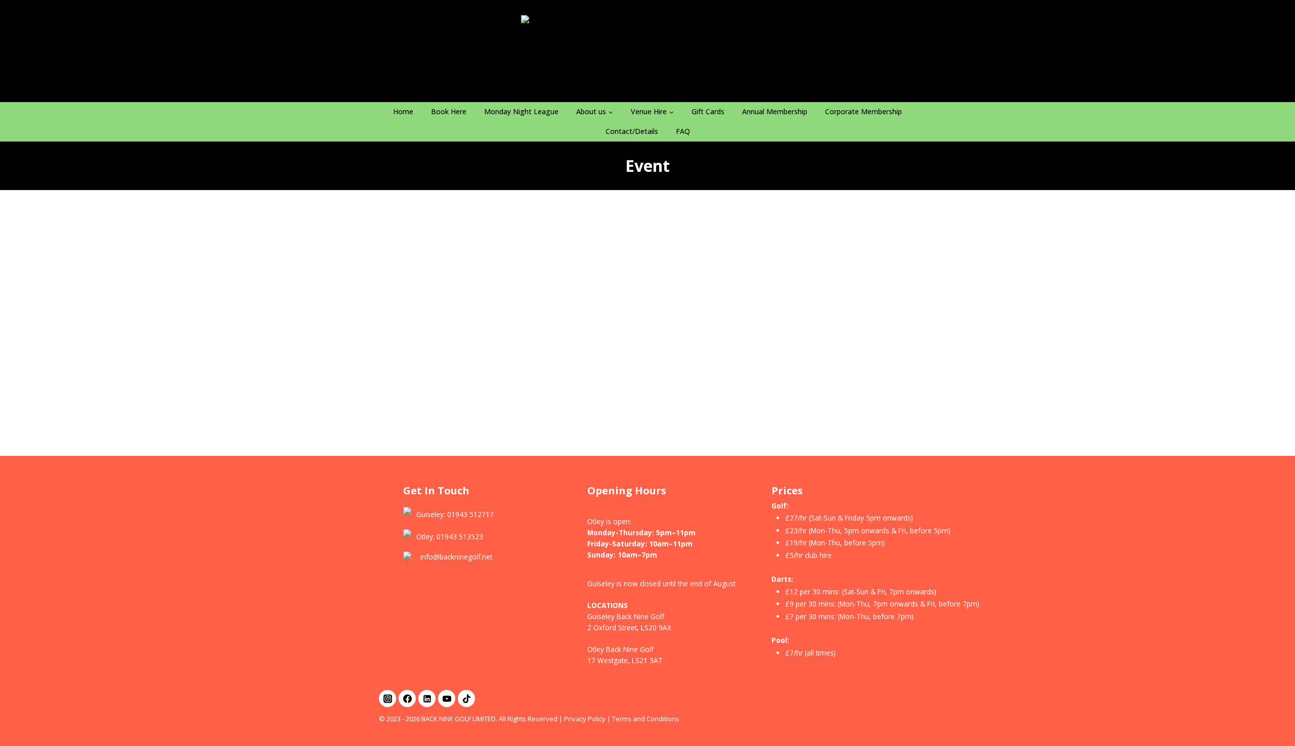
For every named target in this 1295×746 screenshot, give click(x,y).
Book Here (448, 111)
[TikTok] (466, 698)
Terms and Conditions (645, 718)
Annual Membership (774, 111)
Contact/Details (632, 131)
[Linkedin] (427, 698)
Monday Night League (521, 111)
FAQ (683, 131)
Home (403, 111)
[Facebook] (407, 698)
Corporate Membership (863, 111)
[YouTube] (446, 698)
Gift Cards (708, 111)
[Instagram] (387, 698)
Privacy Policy (585, 718)
